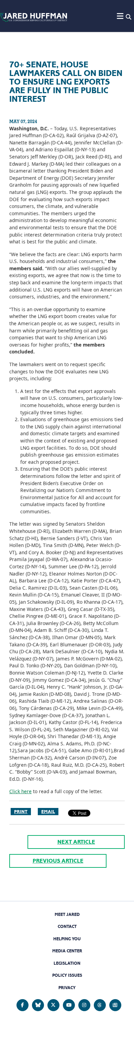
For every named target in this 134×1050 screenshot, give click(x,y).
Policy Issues (67, 975)
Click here (20, 791)
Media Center (67, 950)
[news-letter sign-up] (115, 1005)
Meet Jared (67, 914)
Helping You (67, 938)
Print (20, 811)
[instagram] (84, 1005)
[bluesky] (38, 1005)
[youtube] (69, 1005)
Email (48, 811)
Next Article (76, 842)
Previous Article (58, 860)
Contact (67, 926)
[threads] (100, 1005)
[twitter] (53, 1005)
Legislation (67, 963)
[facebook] (22, 1005)
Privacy (67, 987)
